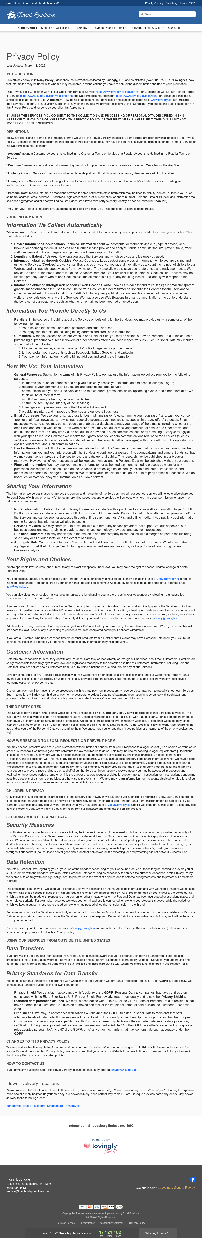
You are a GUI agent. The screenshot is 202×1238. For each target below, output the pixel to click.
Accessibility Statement (112, 1223)
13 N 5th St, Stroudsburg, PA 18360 (28, 1184)
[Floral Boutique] (34, 15)
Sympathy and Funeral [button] (110, 28)
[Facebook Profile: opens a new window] (193, 1179)
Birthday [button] (82, 28)
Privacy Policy (87, 1223)
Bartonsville (13, 1106)
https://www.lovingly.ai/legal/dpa (136, 95)
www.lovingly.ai (161, 99)
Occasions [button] (63, 28)
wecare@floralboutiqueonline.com (27, 1191)
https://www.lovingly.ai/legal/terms (117, 92)
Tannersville (72, 1106)
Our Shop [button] (174, 28)
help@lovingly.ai (16, 586)
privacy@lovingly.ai (166, 578)
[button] (191, 1221)
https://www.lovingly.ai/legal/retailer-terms (46, 95)
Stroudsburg (55, 1106)
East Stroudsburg (34, 1106)
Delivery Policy (137, 1223)
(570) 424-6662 (16, 1187)
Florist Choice (27, 28)
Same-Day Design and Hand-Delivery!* (32, 3)
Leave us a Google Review (177, 1187)
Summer (46, 28)
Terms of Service (66, 1223)
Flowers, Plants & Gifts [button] (146, 28)
